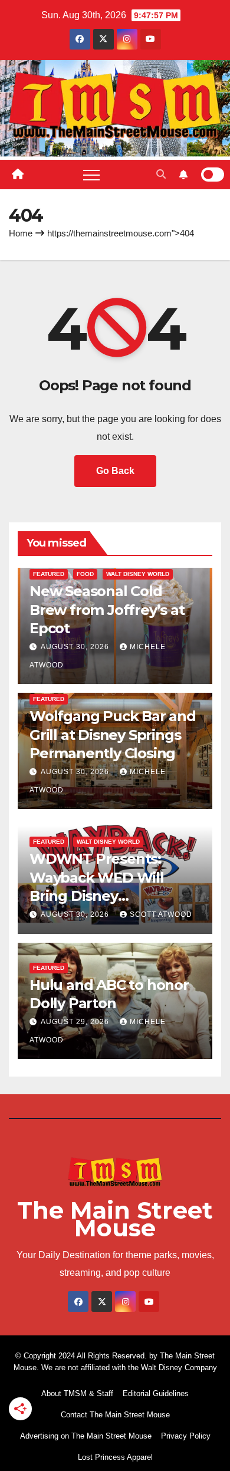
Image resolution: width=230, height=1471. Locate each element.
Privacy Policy (186, 1435)
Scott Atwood (161, 914)
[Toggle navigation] (91, 174)
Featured (48, 574)
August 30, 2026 (76, 647)
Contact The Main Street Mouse (115, 1414)
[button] (161, 174)
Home (20, 233)
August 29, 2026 (76, 1022)
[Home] (18, 174)
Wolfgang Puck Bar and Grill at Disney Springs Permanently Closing (112, 734)
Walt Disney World (137, 574)
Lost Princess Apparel (115, 1457)
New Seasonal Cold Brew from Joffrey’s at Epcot (107, 609)
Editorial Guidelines (156, 1393)
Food (85, 574)
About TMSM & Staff (77, 1393)
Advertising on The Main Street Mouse (86, 1435)
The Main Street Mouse (115, 1219)
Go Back (115, 471)
